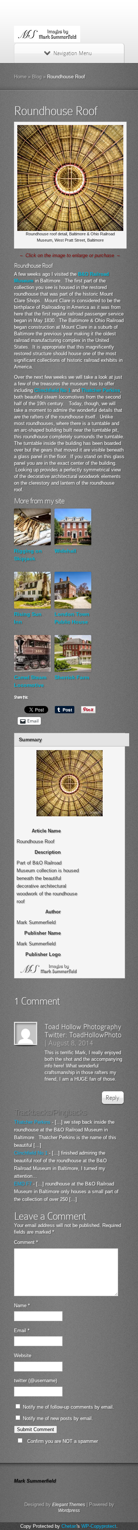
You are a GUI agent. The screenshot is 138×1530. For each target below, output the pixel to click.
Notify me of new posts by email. (58, 1418)
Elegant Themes (68, 1504)
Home (20, 76)
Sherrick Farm (71, 677)
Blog (37, 76)
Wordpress (69, 1510)
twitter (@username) (35, 1380)
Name (22, 1305)
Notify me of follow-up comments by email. (68, 1407)
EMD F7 (23, 1184)
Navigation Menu (72, 53)
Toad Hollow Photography (83, 1027)
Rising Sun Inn (28, 618)
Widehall (65, 551)
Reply (112, 1097)
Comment (26, 1242)
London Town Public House (71, 618)
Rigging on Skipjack (28, 554)
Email (21, 1330)
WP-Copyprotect (98, 1526)
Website (22, 1355)
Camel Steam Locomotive (30, 681)
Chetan (69, 1526)
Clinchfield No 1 (52, 390)
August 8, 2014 (70, 1043)
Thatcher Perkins (100, 390)
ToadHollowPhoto (95, 1035)
